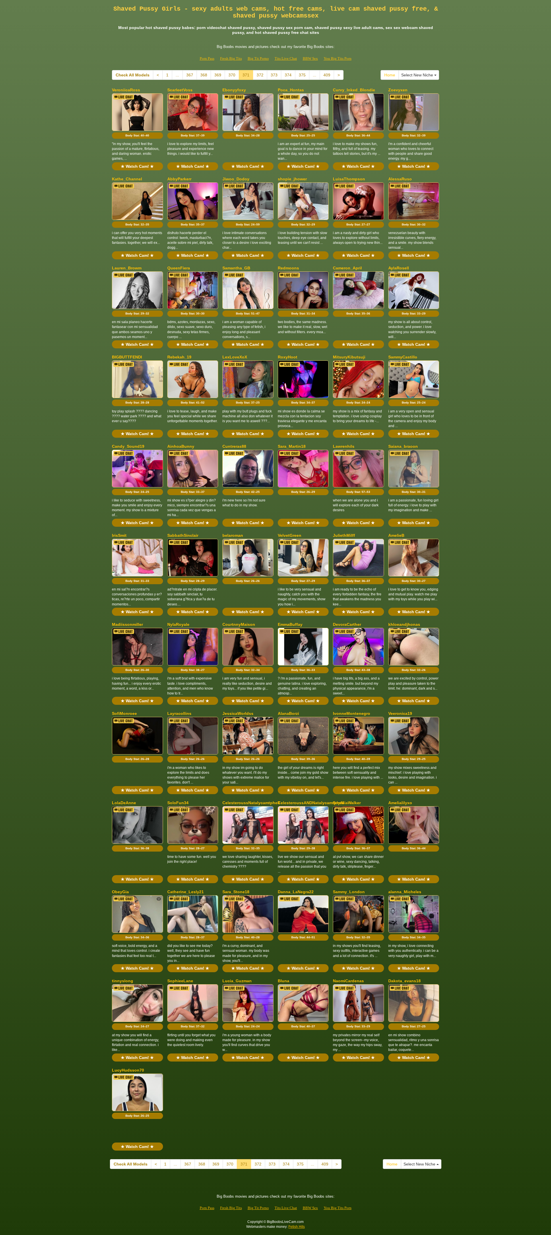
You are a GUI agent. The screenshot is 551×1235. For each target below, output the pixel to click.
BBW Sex (310, 58)
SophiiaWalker (347, 802)
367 (189, 75)
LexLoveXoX (234, 357)
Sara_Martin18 (292, 446)
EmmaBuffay (290, 624)
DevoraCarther (347, 624)
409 (326, 75)
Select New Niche (417, 75)
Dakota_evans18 (404, 981)
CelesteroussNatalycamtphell (251, 802)
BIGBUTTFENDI (127, 357)
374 (288, 75)
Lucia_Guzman (237, 981)
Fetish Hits (296, 1227)
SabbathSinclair (182, 535)
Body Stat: (137, 135)
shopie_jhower (292, 179)
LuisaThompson (349, 179)
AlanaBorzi (288, 713)
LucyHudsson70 (128, 1070)
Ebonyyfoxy (234, 90)
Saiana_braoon (403, 446)
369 (217, 75)
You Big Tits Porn (338, 58)
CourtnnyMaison (238, 624)
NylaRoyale (178, 624)
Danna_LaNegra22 (296, 891)
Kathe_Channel (127, 179)
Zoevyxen (398, 90)
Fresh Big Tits (231, 58)
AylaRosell (398, 268)
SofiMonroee (124, 713)
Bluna (283, 981)
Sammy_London (349, 891)
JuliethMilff (344, 535)
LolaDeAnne (124, 802)
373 (274, 75)
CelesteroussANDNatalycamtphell (311, 802)
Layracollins (179, 713)
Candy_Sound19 (128, 446)
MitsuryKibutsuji (349, 357)
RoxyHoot (287, 357)
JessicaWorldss (237, 713)
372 (260, 75)
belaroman (232, 535)
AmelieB (396, 535)
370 (231, 75)
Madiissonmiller (127, 624)
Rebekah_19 (179, 357)
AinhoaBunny (180, 446)
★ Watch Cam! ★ (137, 166)
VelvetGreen (289, 535)
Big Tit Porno (258, 58)
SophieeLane (180, 981)
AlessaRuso (400, 179)
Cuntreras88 (234, 446)
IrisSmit (119, 535)
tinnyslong (122, 981)
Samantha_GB (236, 268)
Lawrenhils (343, 446)
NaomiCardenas (348, 981)
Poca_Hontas (291, 90)
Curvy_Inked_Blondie (354, 90)
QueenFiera (178, 268)
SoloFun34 (178, 802)
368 (203, 75)
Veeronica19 (400, 713)
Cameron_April (347, 268)
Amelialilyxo (400, 802)
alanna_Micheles (404, 891)
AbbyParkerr (179, 179)
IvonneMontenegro (351, 713)
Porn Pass (207, 58)
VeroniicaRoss (126, 90)
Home (389, 75)
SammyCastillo (402, 357)
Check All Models (133, 75)
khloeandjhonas (404, 624)
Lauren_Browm (126, 268)
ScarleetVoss (180, 90)
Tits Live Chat (286, 58)
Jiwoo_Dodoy (235, 179)
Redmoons (288, 268)
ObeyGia (120, 891)
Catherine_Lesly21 (185, 891)
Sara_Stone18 (235, 891)
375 (302, 75)
